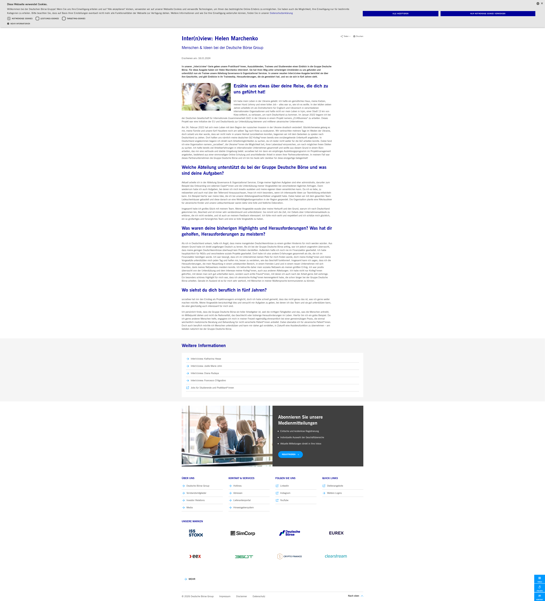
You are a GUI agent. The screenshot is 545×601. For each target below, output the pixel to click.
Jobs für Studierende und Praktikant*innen (212, 387)
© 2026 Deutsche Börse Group (198, 596)
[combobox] (537, 3)
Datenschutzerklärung (281, 13)
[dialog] (272, 13)
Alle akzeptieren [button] (400, 13)
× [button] (542, 3)
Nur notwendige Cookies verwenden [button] (488, 13)
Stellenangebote (335, 485)
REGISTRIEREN (288, 454)
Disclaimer (241, 596)
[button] (179, 23)
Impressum (224, 596)
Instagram (285, 493)
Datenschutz (259, 596)
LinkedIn (284, 485)
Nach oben (353, 595)
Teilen (346, 36)
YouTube (284, 500)
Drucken (359, 36)
